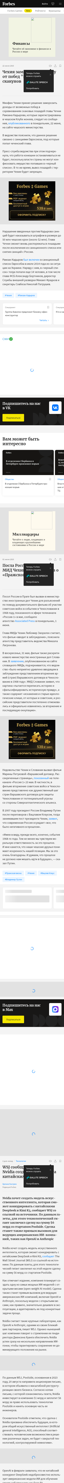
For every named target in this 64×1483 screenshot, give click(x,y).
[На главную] (8, 3)
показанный (41, 778)
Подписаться (13, 417)
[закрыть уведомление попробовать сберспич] (50, 74)
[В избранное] (60, 65)
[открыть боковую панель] (52, 3)
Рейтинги (40, 10)
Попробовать (32, 88)
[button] (60, 3)
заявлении (17, 661)
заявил (53, 818)
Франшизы (55, 10)
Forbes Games (18, 10)
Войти (45, 3)
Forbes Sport (10, 1081)
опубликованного (19, 123)
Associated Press (25, 621)
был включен (31, 259)
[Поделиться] (55, 65)
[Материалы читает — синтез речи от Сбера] (50, 65)
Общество (9, 479)
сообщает (48, 1256)
